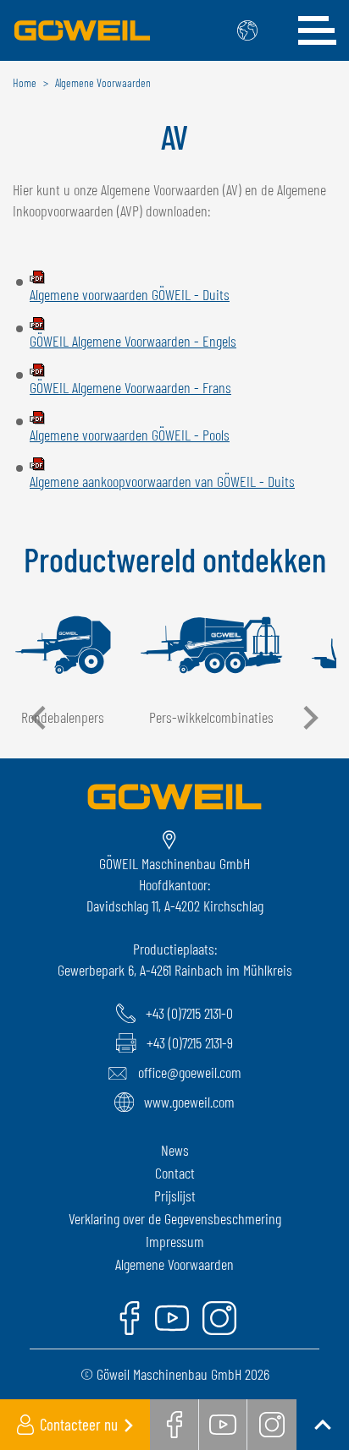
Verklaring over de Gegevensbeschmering (175, 1218)
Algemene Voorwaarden (174, 1264)
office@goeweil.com (189, 1072)
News (175, 1150)
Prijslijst (175, 1195)
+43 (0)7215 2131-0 (189, 1013)
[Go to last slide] (39, 717)
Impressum (175, 1241)
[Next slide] (309, 717)
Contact (175, 1172)
